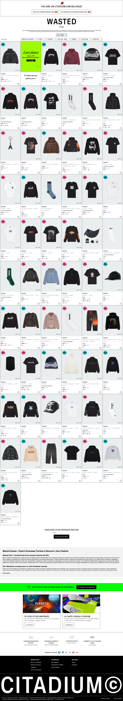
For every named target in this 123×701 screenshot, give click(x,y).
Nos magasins (55, 662)
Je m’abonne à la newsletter (86, 587)
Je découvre (69, 625)
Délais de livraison (36, 664)
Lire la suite (6, 573)
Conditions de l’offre (59, 699)
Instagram (74, 664)
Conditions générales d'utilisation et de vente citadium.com (60, 697)
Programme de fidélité (57, 664)
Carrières (3, 697)
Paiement (33, 667)
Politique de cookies (23, 697)
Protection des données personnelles (37, 697)
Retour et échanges (36, 662)
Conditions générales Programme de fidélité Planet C (42, 699)
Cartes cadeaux (55, 667)
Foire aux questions (36, 669)
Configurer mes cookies (12, 697)
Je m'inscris (29, 625)
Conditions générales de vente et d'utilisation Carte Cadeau (16, 699)
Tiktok (73, 662)
